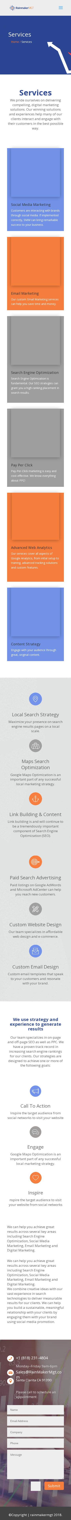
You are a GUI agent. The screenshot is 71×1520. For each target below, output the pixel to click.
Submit (54, 1485)
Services (26, 42)
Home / (16, 42)
